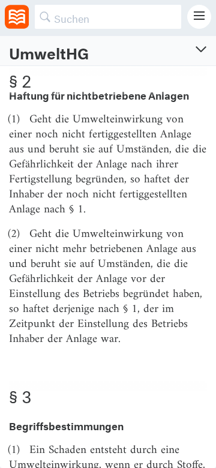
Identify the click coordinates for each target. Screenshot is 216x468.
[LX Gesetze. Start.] (17, 17)
